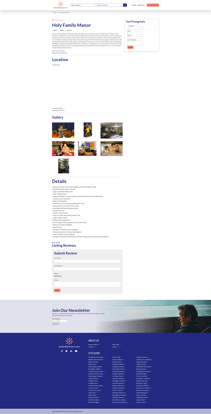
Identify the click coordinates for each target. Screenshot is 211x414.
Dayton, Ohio (92, 395)
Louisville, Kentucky (118, 383)
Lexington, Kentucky (118, 378)
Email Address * (58, 265)
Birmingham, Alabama (94, 369)
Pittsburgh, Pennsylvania (143, 371)
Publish (57, 290)
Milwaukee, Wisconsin (118, 392)
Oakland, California (141, 357)
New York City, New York (119, 402)
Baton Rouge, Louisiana (95, 366)
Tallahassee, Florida (142, 397)
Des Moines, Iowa (93, 400)
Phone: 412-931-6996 (58, 51)
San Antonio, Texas (141, 383)
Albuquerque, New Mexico (96, 357)
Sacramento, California (142, 378)
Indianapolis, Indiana (118, 366)
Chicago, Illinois (93, 378)
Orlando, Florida (141, 364)
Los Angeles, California (118, 381)
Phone (129, 35)
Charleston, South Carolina (96, 371)
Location (55, 30)
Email (129, 31)
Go (125, 5)
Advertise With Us (93, 344)
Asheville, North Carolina (95, 359)
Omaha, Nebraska (141, 362)
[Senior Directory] (60, 5)
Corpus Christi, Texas (94, 390)
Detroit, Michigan (93, 402)
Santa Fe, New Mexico (142, 390)
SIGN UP (55, 323)
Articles (134, 5)
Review (56, 280)
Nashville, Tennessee (118, 397)
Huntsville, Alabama (118, 364)
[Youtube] (76, 351)
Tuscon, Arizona (141, 402)
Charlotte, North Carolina (95, 373)
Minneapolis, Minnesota (119, 395)
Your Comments (131, 40)
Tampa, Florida (140, 400)
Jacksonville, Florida (118, 369)
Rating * (56, 273)
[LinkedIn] (71, 351)
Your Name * (57, 258)
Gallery (62, 30)
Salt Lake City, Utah (141, 381)
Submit (130, 47)
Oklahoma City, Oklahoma (143, 359)
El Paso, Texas (116, 357)
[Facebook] (62, 351)
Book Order (115, 344)
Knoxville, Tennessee (118, 371)
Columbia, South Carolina (95, 385)
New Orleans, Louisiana (119, 400)
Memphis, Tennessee (118, 388)
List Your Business (153, 5)
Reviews (69, 30)
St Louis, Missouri (141, 395)
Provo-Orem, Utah (141, 376)
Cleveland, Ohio (93, 383)
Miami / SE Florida (117, 390)
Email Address (56, 319)
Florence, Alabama (117, 359)
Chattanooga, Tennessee (95, 376)
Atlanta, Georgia (93, 362)
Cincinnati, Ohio (93, 381)
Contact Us (91, 347)
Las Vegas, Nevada (117, 376)
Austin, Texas (92, 364)
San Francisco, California (143, 388)
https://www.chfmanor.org (59, 53)
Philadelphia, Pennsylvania (143, 366)
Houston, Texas (116, 362)
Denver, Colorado (93, 397)
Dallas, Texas (92, 392)
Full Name (131, 26)
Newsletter (141, 5)
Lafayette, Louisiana (118, 373)
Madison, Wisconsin (118, 385)
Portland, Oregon (141, 373)
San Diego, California (142, 385)
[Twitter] (66, 351)
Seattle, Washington (142, 392)
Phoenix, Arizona (141, 369)
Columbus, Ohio (93, 388)
